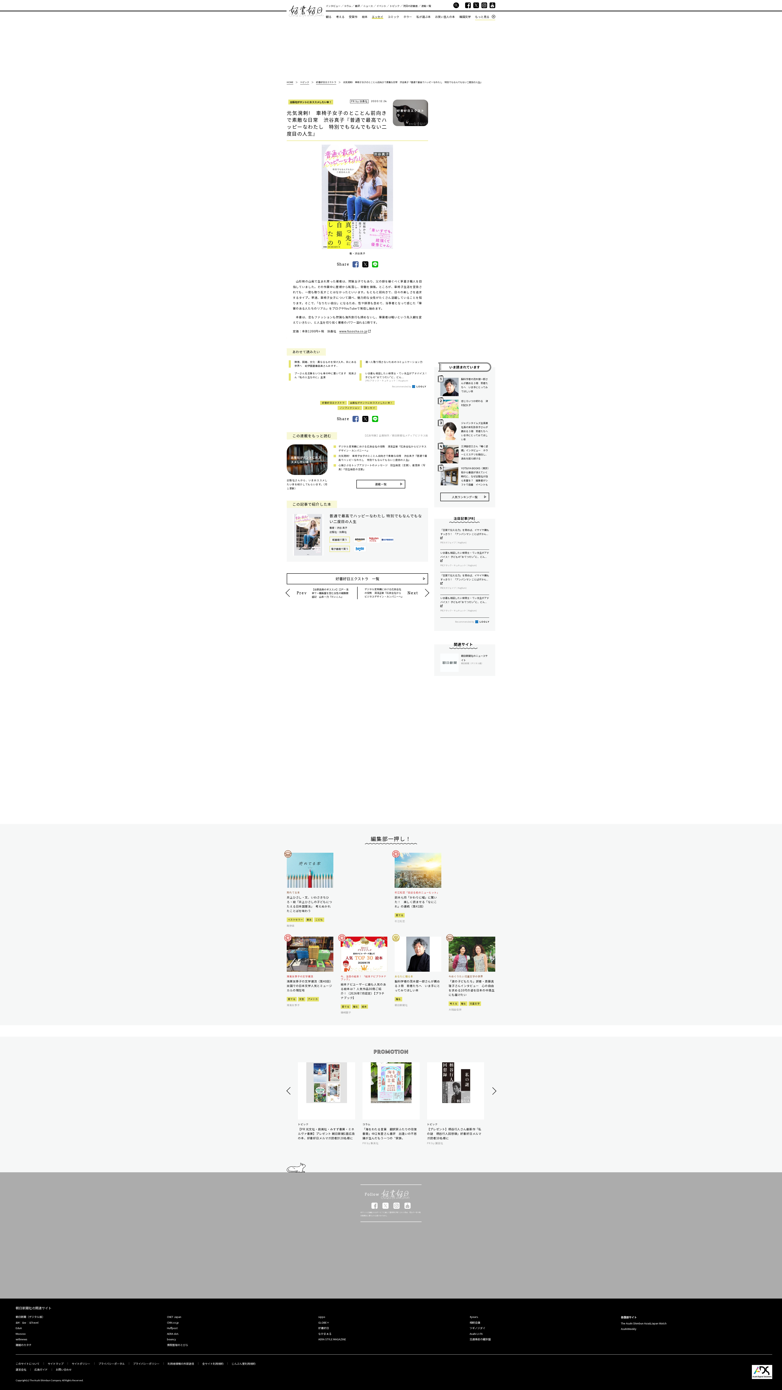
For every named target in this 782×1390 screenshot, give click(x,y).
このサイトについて (28, 1364)
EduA (19, 1328)
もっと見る (482, 17)
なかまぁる (325, 1334)
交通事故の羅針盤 (480, 1339)
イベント (381, 6)
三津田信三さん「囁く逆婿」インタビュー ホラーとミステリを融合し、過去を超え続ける (474, 452)
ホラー (407, 17)
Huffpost (172, 1328)
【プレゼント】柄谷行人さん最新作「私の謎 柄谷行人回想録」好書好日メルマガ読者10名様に (454, 1133)
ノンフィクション (350, 407)
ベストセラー (295, 919)
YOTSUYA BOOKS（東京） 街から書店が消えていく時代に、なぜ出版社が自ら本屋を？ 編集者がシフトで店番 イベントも (475, 476)
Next (494, 1091)
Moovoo (21, 1334)
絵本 (365, 17)
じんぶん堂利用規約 (243, 1364)
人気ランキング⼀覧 (465, 497)
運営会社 (21, 1369)
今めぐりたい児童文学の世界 (466, 976)
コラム (347, 6)
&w (24, 1322)
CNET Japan (174, 1317)
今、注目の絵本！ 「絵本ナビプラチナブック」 (363, 978)
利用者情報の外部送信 (181, 1364)
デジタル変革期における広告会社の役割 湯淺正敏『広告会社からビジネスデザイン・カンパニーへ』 (382, 448)
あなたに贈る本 (404, 976)
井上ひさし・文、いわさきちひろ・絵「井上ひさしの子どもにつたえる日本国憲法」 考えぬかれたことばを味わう (309, 904)
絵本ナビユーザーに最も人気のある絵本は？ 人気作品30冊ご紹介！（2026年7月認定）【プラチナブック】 (363, 991)
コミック (393, 17)
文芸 (301, 999)
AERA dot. (173, 1334)
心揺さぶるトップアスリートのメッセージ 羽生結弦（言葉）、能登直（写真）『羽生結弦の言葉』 (381, 467)
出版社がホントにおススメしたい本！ (311, 102)
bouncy (171, 1339)
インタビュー (333, 6)
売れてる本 (293, 892)
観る (329, 17)
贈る (355, 1006)
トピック (395, 6)
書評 (357, 6)
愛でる (399, 915)
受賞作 (353, 17)
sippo (321, 1317)
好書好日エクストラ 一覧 (357, 578)
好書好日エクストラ (333, 402)
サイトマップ (56, 1364)
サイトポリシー (81, 1364)
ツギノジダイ (477, 1328)
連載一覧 (426, 6)
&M (18, 1322)
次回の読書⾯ (410, 6)
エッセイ (377, 17)
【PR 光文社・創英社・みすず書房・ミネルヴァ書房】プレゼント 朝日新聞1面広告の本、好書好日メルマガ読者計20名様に (326, 1133)
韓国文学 (465, 17)
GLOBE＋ (323, 1322)
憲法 (309, 919)
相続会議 (475, 1322)
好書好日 (306, 11)
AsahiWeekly (628, 1329)
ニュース (368, 6)
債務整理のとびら (177, 1345)
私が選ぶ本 (423, 17)
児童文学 (475, 1003)
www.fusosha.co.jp (353, 331)
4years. (474, 1317)
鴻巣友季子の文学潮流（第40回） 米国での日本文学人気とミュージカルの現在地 (310, 985)
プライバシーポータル (111, 1364)
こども (319, 919)
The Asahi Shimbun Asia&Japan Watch (644, 1323)
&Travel (33, 1322)
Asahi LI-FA (476, 1334)
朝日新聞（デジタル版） (30, 1317)
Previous (289, 1091)
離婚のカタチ (24, 1345)
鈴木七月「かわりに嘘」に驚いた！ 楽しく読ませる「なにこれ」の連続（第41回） (416, 901)
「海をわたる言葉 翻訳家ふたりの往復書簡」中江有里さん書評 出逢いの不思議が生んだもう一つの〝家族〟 (389, 1133)
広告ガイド (41, 1369)
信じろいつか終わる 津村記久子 (474, 403)
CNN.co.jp (173, 1322)
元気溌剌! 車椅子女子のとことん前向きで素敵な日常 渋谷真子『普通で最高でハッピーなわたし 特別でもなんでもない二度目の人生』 (382, 458)
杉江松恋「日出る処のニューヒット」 (417, 892)
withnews (21, 1339)
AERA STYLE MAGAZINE (332, 1339)
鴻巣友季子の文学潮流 (300, 976)
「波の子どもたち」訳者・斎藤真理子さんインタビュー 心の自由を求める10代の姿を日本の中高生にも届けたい (471, 988)
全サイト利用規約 (212, 1364)
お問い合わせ (64, 1369)
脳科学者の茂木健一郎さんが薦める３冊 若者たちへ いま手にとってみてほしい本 (474, 385)
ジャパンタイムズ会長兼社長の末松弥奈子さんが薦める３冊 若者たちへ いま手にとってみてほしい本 (475, 431)
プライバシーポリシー (146, 1364)
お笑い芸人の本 (445, 17)
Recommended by (402, 386)
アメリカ (313, 999)
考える (340, 17)
